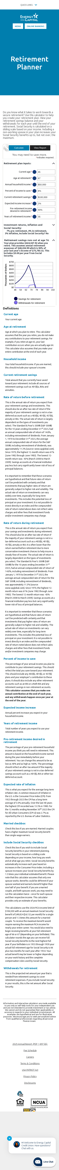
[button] (29, 163)
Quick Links (26, 5)
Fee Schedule (30, 1050)
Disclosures (30, 1083)
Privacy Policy (30, 1076)
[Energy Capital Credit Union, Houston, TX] (29, 18)
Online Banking (35, 26)
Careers (30, 1057)
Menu (18, 26)
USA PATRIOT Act (30, 1070)
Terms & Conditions (30, 1063)
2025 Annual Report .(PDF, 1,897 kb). (30, 1044)
